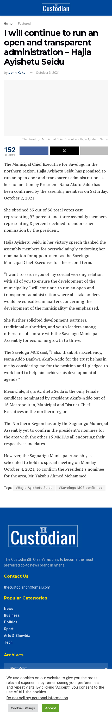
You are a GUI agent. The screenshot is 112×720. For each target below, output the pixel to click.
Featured (24, 23)
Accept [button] (50, 708)
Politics (10, 622)
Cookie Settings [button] (23, 708)
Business (12, 615)
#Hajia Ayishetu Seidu (34, 488)
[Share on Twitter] (64, 150)
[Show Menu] (6, 8)
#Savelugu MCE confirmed (81, 488)
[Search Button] (106, 8)
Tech (8, 642)
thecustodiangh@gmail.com (27, 587)
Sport (9, 629)
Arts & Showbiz (17, 636)
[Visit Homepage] (56, 8)
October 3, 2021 (48, 73)
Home (8, 23)
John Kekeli (18, 73)
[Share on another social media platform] (94, 150)
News (8, 608)
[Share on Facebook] (34, 150)
